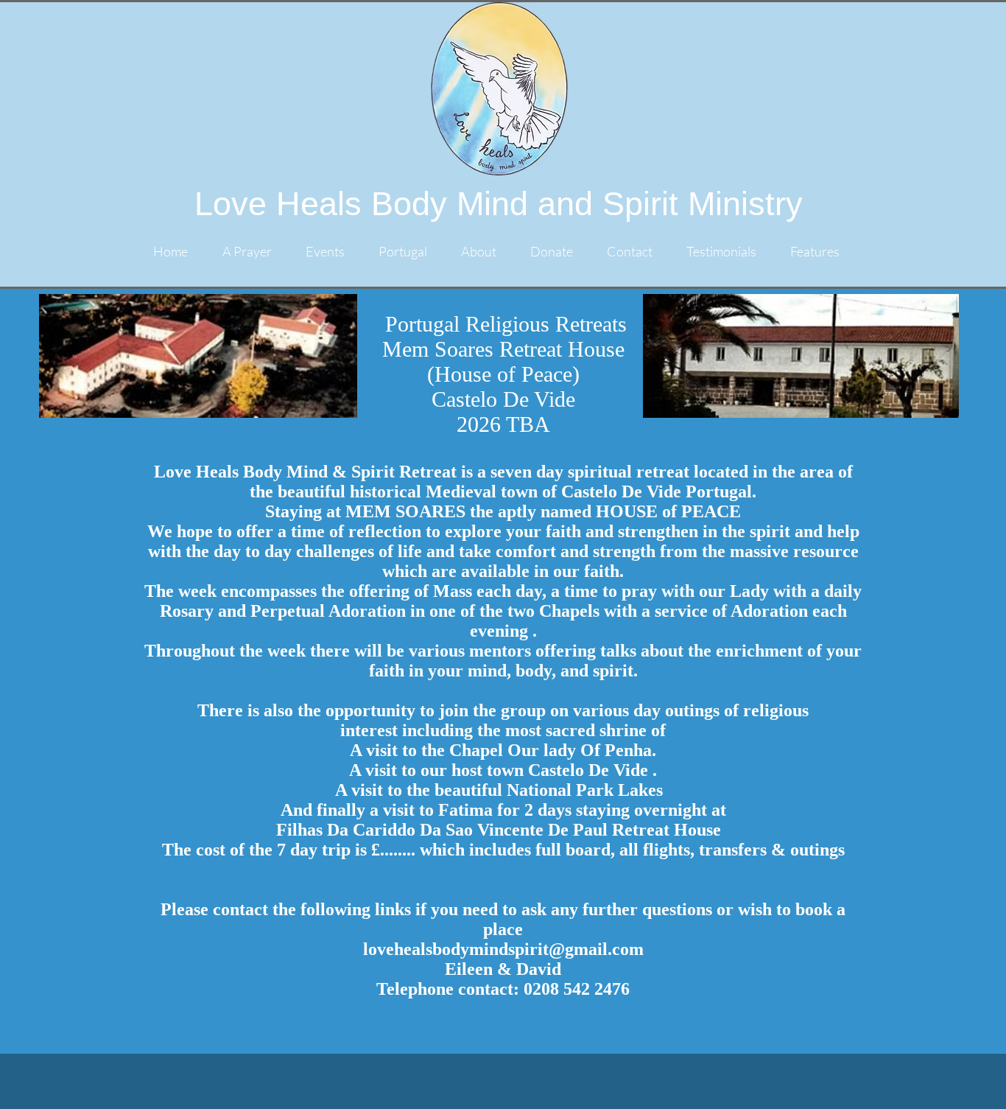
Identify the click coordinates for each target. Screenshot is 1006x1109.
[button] (408, 251)
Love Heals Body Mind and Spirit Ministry (498, 204)
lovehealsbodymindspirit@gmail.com (503, 949)
